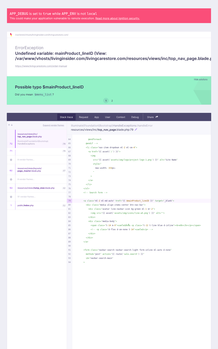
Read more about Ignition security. (117, 18)
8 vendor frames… (26, 159)
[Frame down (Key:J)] (12, 125)
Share (150, 117)
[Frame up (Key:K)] (9, 125)
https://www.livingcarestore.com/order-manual (41, 66)
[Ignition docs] (12, 34)
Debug (135, 117)
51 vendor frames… (27, 196)
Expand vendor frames (53, 125)
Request (83, 117)
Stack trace (66, 117)
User (107, 117)
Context (120, 117)
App (96, 117)
